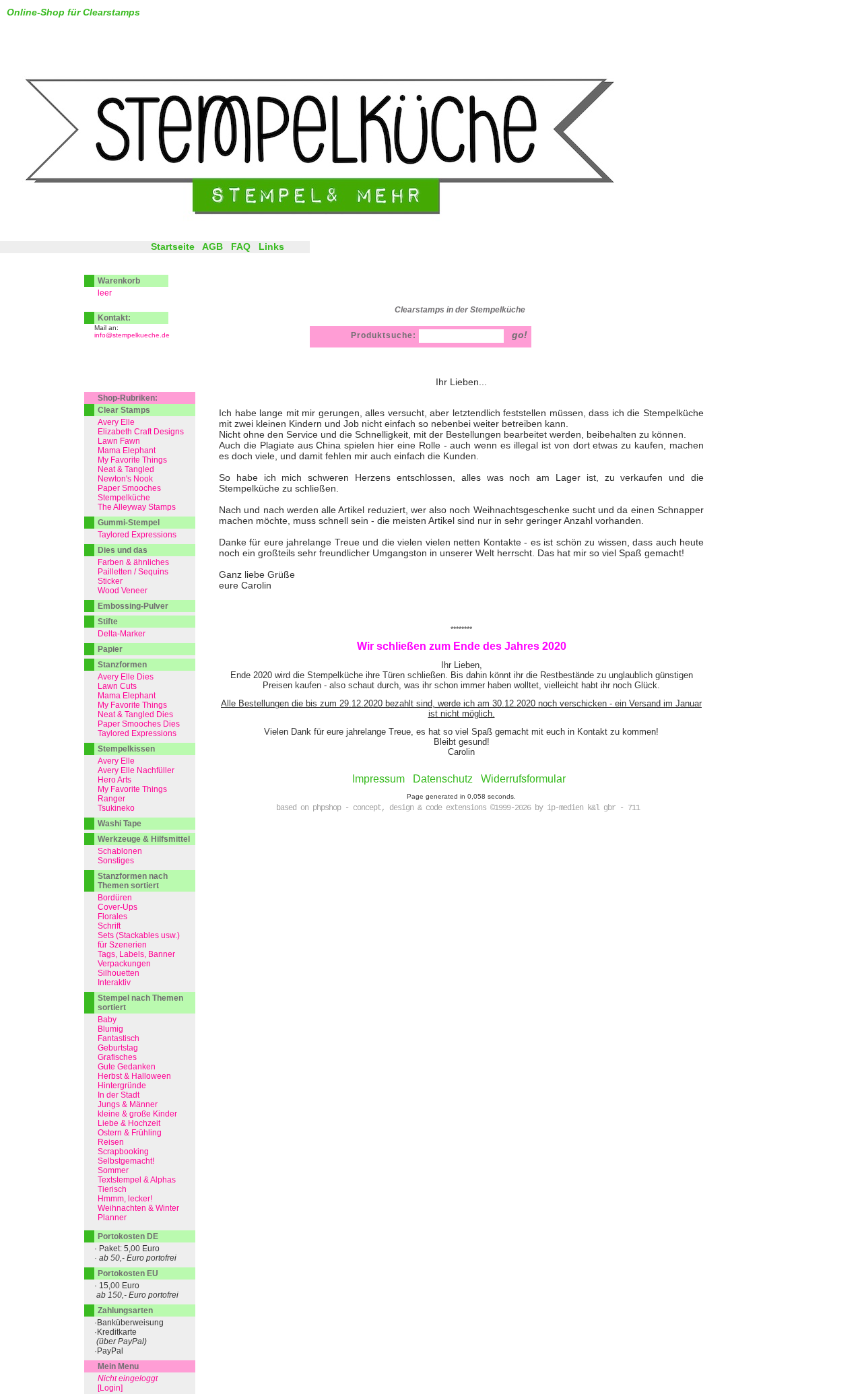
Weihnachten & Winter (138, 1208)
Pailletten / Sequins (133, 571)
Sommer (113, 1170)
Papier (110, 649)
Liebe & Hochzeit (129, 1123)
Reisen (111, 1142)
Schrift (109, 926)
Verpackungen (124, 963)
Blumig (110, 1029)
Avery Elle (116, 422)
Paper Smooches (129, 488)
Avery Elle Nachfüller (136, 770)
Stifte (108, 621)
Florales (112, 916)
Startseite (173, 246)
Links (271, 246)
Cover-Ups (117, 907)
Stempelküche (124, 497)
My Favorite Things (132, 460)
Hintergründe (122, 1085)
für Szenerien (122, 945)
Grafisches (117, 1057)
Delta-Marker (121, 633)
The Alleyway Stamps (137, 507)
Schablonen (120, 851)
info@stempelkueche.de (132, 335)
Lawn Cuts (117, 686)
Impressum (378, 779)
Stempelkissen (126, 749)
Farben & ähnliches (133, 562)
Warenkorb (119, 281)
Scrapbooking (123, 1151)
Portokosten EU (128, 1273)
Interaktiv (114, 982)
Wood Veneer (122, 590)
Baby (107, 1019)
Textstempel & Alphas (137, 1180)
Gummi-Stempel (129, 522)
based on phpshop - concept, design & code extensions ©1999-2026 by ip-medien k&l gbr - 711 (458, 808)
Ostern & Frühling (130, 1132)
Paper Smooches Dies (139, 724)
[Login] (110, 1388)
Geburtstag (118, 1048)
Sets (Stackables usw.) (139, 935)
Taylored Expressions (137, 534)
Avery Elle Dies (126, 677)
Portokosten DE (128, 1236)
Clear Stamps (124, 410)
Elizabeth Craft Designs (141, 431)
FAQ (241, 246)
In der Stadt (118, 1095)
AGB (212, 246)
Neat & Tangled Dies (135, 714)
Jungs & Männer (128, 1104)
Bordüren (115, 897)
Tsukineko (116, 808)
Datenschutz (443, 779)
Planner (112, 1217)
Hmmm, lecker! (125, 1198)
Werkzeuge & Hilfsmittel (144, 839)
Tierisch (112, 1189)
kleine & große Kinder (137, 1114)
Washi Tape (119, 823)
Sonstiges (116, 860)
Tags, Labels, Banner (136, 954)
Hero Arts (114, 780)
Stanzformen (122, 664)
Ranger (111, 798)
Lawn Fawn (119, 441)
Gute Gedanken (127, 1066)
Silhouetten (118, 973)
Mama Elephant (127, 450)
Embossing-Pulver (133, 606)
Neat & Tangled (126, 469)
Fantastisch (118, 1038)
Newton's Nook (125, 479)
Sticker (110, 581)
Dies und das (122, 550)
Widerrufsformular (523, 779)
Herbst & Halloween (134, 1076)
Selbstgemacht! (126, 1161)
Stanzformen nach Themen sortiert (133, 880)
